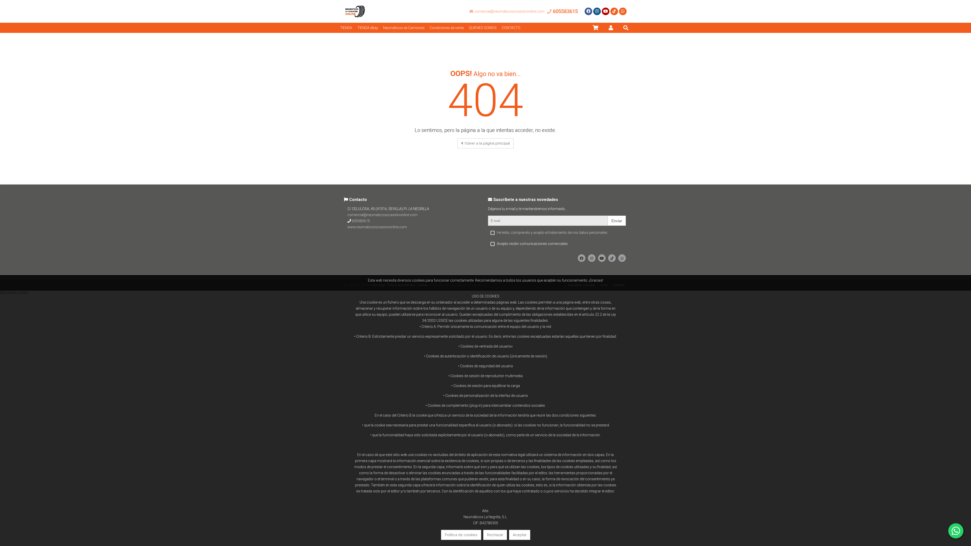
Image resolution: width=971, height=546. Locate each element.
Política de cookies (461, 535)
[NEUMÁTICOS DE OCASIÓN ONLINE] (355, 21)
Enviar (616, 221)
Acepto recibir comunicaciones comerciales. (532, 244)
